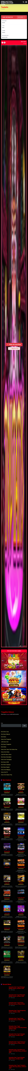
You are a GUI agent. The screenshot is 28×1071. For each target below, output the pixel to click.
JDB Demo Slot (4, 741)
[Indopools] (21, 804)
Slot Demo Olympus (6, 764)
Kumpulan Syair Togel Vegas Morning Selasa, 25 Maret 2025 (17, 1003)
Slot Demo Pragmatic (6, 744)
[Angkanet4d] (21, 819)
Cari (2, 723)
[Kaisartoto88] (7, 804)
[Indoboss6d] (7, 926)
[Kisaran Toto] (21, 942)
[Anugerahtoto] (21, 849)
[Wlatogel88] (7, 834)
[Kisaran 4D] (7, 957)
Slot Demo (3, 736)
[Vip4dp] (21, 881)
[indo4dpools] (7, 789)
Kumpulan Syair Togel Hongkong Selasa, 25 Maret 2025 (17, 1011)
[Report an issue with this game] (2, 42)
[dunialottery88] (21, 865)
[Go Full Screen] (5, 42)
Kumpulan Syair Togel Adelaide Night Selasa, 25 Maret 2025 (17, 1058)
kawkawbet (7, 897)
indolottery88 (21, 835)
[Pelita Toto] (7, 942)
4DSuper (21, 958)
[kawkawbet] (7, 896)
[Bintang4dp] (7, 849)
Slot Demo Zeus (5, 731)
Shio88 (21, 791)
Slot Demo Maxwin (5, 734)
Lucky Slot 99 (21, 897)
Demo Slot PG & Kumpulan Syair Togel (7, 3)
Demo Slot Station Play (6, 774)
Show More (20, 17)
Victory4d (7, 913)
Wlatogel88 (7, 835)
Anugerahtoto (21, 851)
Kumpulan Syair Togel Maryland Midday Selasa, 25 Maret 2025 (17, 995)
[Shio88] (21, 789)
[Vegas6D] (7, 881)
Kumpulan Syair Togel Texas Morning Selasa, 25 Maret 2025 (17, 1019)
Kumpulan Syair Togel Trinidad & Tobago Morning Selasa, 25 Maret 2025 (17, 1067)
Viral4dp (21, 913)
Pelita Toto (7, 944)
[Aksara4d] (7, 865)
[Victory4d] (7, 911)
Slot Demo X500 (5, 762)
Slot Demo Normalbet (6, 757)
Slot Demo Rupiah (5, 767)
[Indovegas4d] (7, 972)
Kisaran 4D (7, 958)
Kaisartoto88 (7, 806)
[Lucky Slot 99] (21, 896)
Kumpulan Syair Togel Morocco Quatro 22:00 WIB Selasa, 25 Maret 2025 (18, 1051)
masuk (8, 714)
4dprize (7, 821)
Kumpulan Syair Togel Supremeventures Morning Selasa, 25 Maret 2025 (18, 1027)
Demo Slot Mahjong (5, 769)
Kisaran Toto (21, 944)
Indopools (21, 806)
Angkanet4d (21, 821)
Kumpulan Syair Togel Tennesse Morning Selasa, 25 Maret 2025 (17, 1042)
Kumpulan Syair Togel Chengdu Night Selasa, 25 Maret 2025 (17, 1034)
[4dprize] (7, 819)
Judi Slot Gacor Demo (6, 754)
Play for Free (15, 348)
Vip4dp (21, 883)
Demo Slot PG (4, 772)
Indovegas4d (7, 973)
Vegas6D (7, 883)
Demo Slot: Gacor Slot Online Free (9, 749)
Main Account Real (15, 344)
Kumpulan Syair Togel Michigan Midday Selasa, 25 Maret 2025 (17, 987)
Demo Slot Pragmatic (6, 739)
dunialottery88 (21, 867)
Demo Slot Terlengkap (6, 759)
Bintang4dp (7, 851)
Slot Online (3, 747)
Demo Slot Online (5, 752)
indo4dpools (7, 791)
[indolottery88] (21, 834)
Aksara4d (7, 867)
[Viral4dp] (21, 911)
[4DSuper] (21, 957)
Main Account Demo (14, 661)
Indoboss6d (7, 928)
